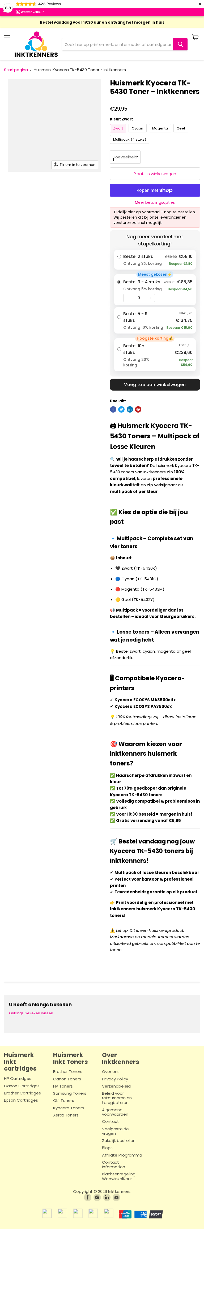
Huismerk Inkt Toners (70, 1058)
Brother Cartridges (22, 1093)
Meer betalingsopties (155, 202)
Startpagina (16, 69)
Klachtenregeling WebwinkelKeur (118, 1176)
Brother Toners (67, 1071)
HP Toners (63, 1086)
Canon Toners (67, 1079)
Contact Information (113, 1165)
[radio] (155, 260)
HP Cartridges (17, 1078)
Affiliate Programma (122, 1155)
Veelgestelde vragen (115, 1131)
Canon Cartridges (22, 1086)
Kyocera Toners (68, 1108)
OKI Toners (63, 1100)
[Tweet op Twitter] (121, 409)
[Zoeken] (180, 44)
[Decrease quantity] (127, 298)
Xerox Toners (66, 1115)
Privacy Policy (115, 1079)
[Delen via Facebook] (113, 409)
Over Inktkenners (120, 1058)
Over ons (111, 1071)
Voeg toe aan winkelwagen (155, 385)
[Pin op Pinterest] (138, 409)
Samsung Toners (69, 1093)
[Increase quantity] (151, 298)
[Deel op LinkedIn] (130, 409)
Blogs (107, 1147)
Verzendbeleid (116, 1086)
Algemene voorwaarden (115, 1112)
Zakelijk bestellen (118, 1140)
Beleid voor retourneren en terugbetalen (117, 1098)
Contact (110, 1121)
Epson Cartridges (21, 1100)
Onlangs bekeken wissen (31, 1013)
